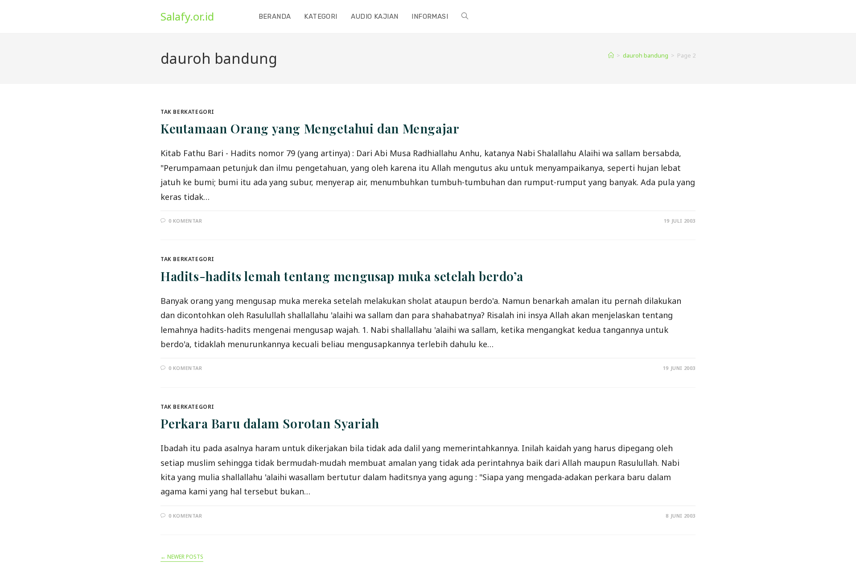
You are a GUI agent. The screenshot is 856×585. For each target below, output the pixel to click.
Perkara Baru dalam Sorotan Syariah (269, 423)
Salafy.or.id (187, 16)
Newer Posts (181, 557)
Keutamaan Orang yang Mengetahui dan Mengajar (309, 128)
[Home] (611, 55)
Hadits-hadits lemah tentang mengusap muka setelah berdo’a (341, 276)
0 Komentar (185, 220)
